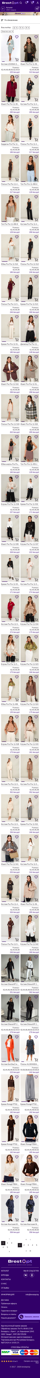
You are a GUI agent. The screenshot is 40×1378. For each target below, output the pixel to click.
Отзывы (5, 1288)
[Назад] (3, 9)
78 (26, 28)
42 (14, 28)
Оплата (4, 1307)
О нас (4, 1284)
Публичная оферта (9, 1304)
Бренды (5, 1275)
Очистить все (6, 31)
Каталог (5, 1271)
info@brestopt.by (32, 1295)
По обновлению (11, 20)
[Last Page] (30, 1251)
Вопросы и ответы (8, 1314)
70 (20, 28)
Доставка (5, 1300)
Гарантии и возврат (9, 1311)
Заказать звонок (32, 1317)
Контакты (6, 1279)
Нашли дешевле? (8, 1318)
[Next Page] (9, 1251)
